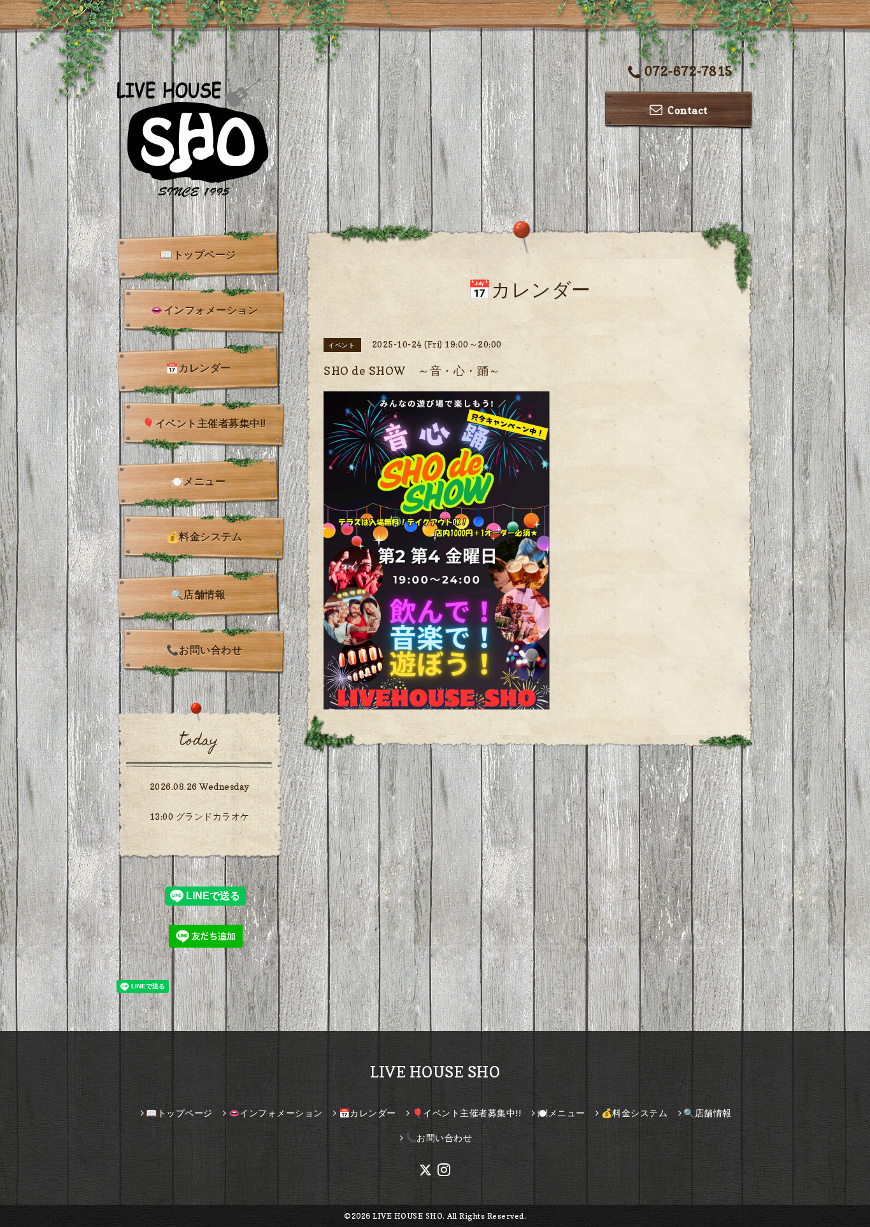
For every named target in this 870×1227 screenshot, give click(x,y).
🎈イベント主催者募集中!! (204, 423)
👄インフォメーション (204, 310)
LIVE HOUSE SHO (435, 1072)
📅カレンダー (198, 367)
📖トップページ (198, 254)
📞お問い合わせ (204, 649)
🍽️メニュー (198, 481)
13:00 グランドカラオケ (200, 816)
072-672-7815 (689, 71)
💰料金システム (204, 536)
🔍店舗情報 (198, 594)
